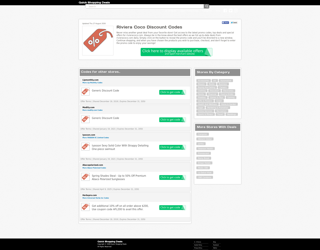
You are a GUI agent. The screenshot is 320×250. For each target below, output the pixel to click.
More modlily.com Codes (92, 110)
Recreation (221, 111)
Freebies (202, 97)
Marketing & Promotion (217, 107)
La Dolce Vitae (204, 172)
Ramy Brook (203, 158)
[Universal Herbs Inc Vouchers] (85, 207)
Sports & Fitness (205, 114)
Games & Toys (216, 97)
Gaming (231, 97)
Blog (214, 242)
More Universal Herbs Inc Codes (95, 198)
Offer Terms (86, 101)
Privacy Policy (198, 248)
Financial (212, 94)
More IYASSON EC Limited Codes (95, 138)
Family (201, 94)
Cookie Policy (198, 245)
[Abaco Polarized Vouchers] (85, 177)
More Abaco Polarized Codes (94, 168)
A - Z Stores (197, 242)
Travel (220, 114)
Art (214, 80)
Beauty (201, 84)
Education (214, 91)
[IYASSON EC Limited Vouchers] (85, 147)
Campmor (202, 134)
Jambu (201, 144)
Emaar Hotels (204, 163)
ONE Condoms (204, 177)
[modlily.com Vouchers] (85, 119)
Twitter (215, 248)
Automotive (225, 80)
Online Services (205, 111)
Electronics (228, 91)
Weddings (231, 114)
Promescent (203, 153)
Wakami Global (205, 139)
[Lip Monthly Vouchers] (85, 92)
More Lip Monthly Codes (92, 83)
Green (219, 101)
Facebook (216, 245)
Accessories (203, 80)
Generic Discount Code (105, 90)
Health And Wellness (207, 104)
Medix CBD (203, 168)
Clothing (202, 91)
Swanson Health (205, 148)
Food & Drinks (227, 94)
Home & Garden (228, 104)
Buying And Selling (206, 87)
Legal (200, 107)
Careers (223, 87)
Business (223, 84)
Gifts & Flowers (205, 101)
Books (211, 84)
